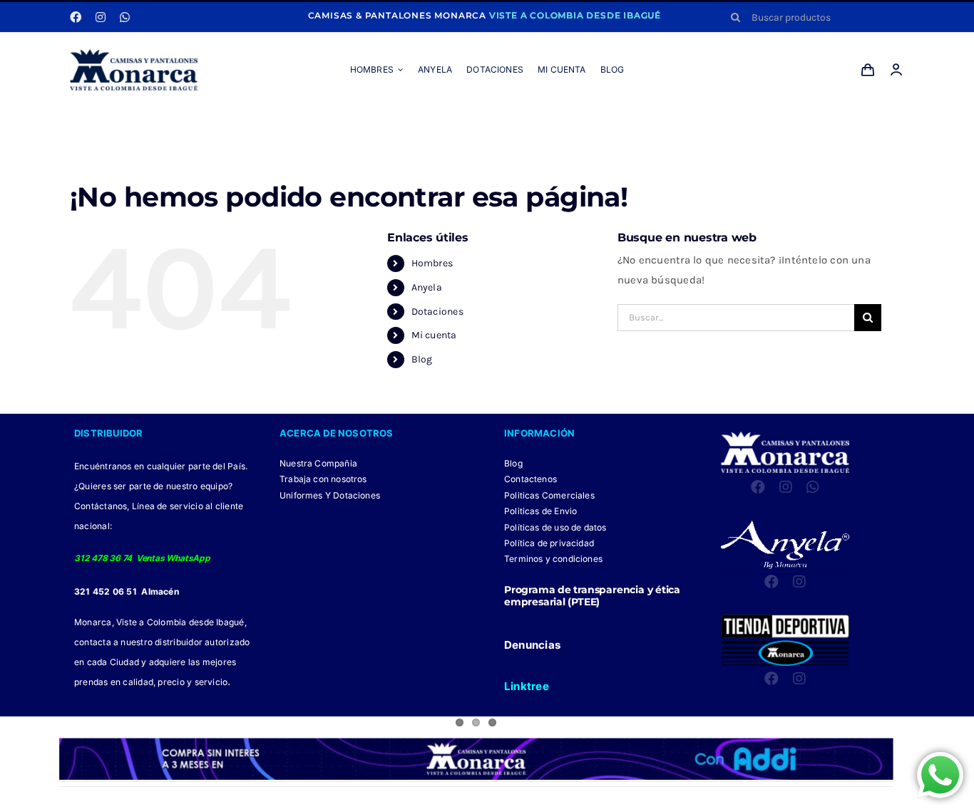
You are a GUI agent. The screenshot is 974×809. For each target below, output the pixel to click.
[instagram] (101, 17)
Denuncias (532, 645)
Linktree (526, 686)
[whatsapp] (125, 17)
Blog (422, 359)
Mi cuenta (434, 335)
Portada (412, 122)
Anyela (426, 287)
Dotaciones (437, 312)
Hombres (432, 263)
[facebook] (75, 17)
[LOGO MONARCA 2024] (134, 54)
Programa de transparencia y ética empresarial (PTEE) (592, 595)
